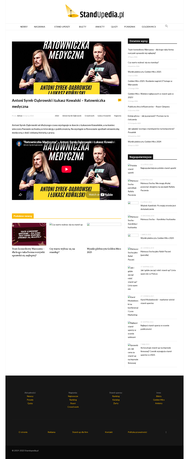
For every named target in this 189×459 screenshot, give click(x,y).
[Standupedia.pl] (94, 12)
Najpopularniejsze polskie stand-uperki (158, 168)
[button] (166, 26)
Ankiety (100, 26)
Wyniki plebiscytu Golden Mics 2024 (144, 141)
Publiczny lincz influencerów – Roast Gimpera (149, 106)
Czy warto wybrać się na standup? (62, 250)
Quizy (114, 26)
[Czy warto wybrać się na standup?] (66, 234)
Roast (73, 403)
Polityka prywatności (137, 432)
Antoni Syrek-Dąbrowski (71, 116)
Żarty (115, 403)
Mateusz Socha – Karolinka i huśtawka (158, 219)
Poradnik (129, 26)
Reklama (51, 432)
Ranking (73, 399)
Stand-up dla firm (80, 432)
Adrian (19, 116)
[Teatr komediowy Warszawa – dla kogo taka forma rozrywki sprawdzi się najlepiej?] (29, 234)
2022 (57, 116)
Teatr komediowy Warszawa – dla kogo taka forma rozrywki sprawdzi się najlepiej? (28, 252)
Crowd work (89, 116)
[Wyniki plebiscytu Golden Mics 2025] (104, 234)
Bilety (82, 26)
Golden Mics (149, 26)
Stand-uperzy (62, 26)
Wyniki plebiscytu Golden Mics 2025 (104, 250)
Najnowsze (73, 396)
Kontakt (109, 432)
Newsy (24, 26)
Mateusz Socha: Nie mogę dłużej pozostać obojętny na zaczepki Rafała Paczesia (158, 187)
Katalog (116, 399)
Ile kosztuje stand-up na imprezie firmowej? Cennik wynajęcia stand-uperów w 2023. (156, 351)
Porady (30, 399)
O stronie (23, 432)
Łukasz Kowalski (104, 116)
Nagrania (39, 26)
